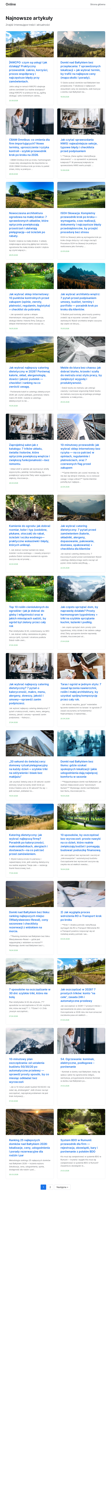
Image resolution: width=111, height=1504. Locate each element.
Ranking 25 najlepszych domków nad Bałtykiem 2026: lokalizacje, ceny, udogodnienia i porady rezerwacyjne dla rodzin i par (29, 1148)
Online (11, 4)
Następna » (62, 1187)
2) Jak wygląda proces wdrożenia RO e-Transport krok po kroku (81, 916)
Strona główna (97, 4)
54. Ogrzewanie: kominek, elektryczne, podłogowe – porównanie (78, 1062)
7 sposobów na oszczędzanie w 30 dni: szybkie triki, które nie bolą (29, 993)
